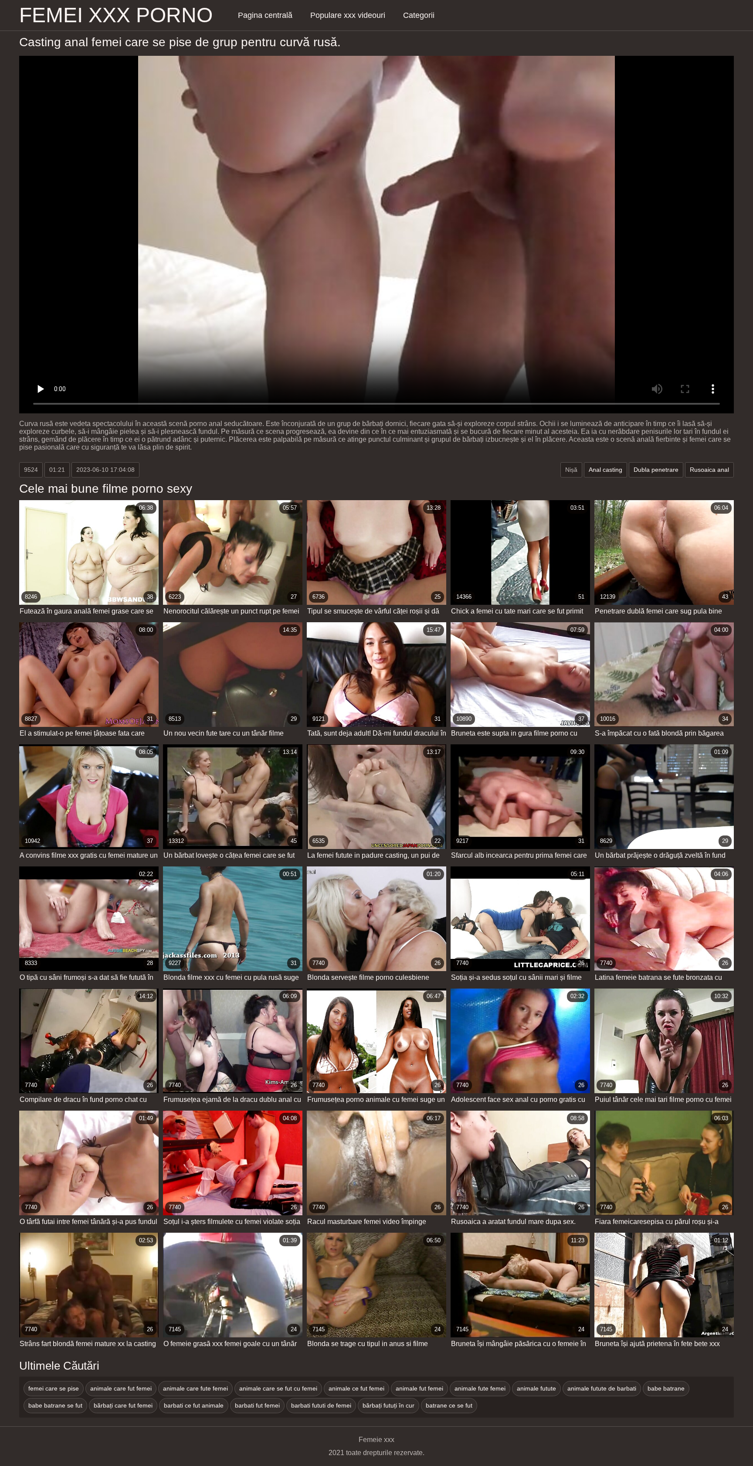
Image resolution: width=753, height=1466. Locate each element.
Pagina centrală (265, 15)
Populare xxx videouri (347, 15)
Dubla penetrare (656, 469)
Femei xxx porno (116, 15)
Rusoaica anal (709, 469)
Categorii (418, 15)
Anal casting (605, 469)
